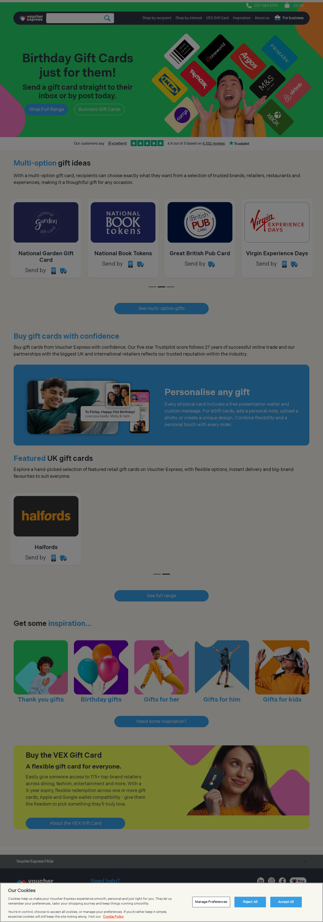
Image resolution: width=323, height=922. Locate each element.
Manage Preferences (211, 902)
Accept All (286, 902)
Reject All (250, 902)
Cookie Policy (113, 917)
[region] (161, 902)
